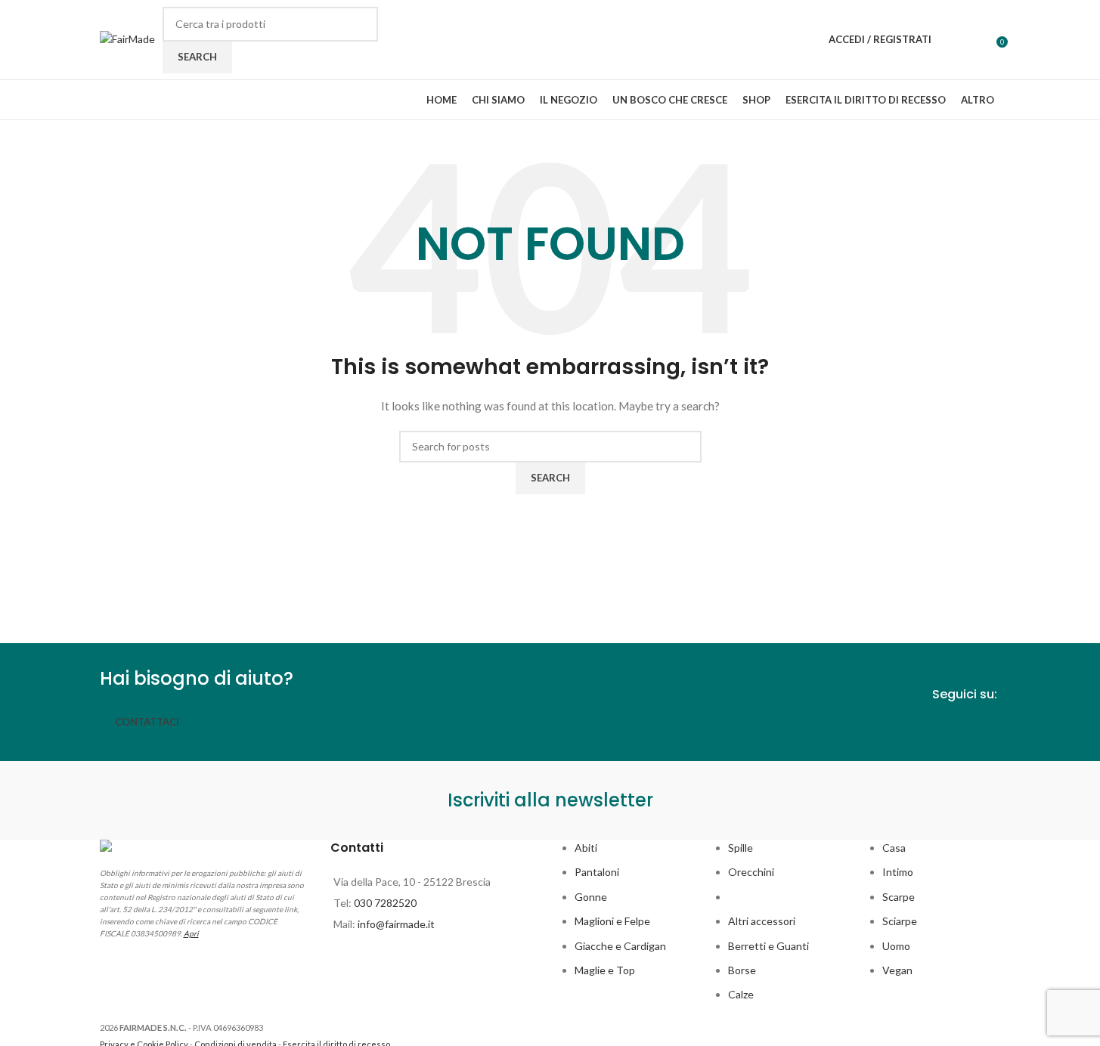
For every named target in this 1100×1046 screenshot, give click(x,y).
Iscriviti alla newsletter (550, 800)
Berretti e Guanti (768, 945)
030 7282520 (385, 902)
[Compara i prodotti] (979, 40)
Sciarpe (899, 920)
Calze (741, 994)
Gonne (591, 896)
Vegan (897, 970)
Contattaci (147, 722)
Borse (742, 970)
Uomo (896, 945)
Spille (740, 847)
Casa (894, 847)
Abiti (586, 847)
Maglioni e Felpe (612, 920)
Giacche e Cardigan (620, 945)
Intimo (897, 871)
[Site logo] (127, 38)
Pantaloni (597, 871)
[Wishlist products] (952, 40)
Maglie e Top (605, 970)
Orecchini (751, 871)
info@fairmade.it (396, 924)
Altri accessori (761, 920)
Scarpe (898, 896)
